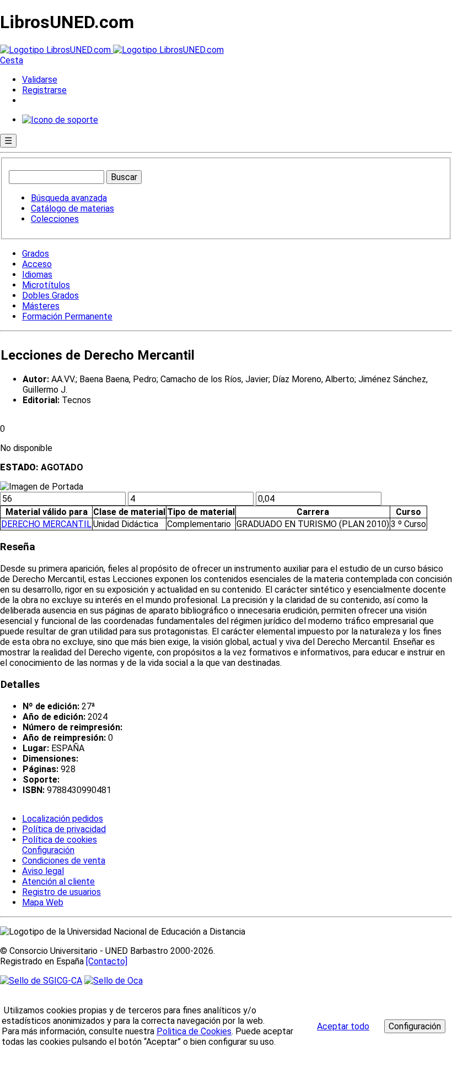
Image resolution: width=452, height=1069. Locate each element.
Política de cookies (59, 839)
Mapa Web (42, 902)
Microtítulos (46, 285)
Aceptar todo (343, 1026)
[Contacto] (106, 961)
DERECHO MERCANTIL (46, 524)
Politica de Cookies (194, 1031)
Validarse (39, 79)
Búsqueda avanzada (69, 198)
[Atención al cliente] (60, 120)
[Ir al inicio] (112, 50)
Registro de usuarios (61, 892)
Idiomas (37, 274)
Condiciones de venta (63, 860)
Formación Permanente (67, 316)
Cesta (11, 60)
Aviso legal (43, 871)
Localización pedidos (62, 818)
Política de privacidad (64, 829)
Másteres (41, 306)
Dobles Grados (50, 295)
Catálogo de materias (72, 208)
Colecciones (55, 219)
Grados (35, 253)
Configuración (47, 850)
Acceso (37, 264)
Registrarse (44, 90)
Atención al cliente (58, 881)
